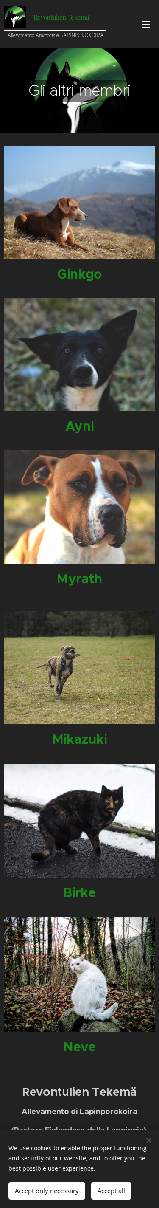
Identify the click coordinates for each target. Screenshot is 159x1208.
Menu (146, 24)
